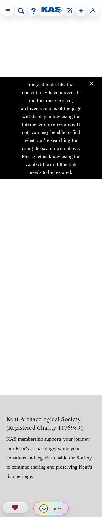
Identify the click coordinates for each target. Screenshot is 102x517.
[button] (81, 10)
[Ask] (34, 11)
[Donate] (15, 507)
